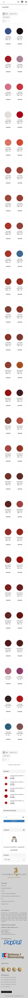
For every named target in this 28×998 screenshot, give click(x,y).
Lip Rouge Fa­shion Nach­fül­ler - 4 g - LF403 (19, 539)
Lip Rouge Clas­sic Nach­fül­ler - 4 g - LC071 (8, 66)
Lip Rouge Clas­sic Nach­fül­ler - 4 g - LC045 (8, 260)
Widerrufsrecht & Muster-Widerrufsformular (10, 896)
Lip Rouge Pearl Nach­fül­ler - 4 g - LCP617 (8, 678)
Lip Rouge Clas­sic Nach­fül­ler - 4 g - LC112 (20, 66)
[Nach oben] (23, 995)
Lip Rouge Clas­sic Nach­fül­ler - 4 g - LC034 (20, 38)
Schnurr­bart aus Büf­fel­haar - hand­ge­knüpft (14, 847)
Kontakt (3, 890)
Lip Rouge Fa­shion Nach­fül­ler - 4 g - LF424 (19, 511)
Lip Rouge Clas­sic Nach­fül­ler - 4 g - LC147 (8, 316)
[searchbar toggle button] (18, 2)
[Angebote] (23, 830)
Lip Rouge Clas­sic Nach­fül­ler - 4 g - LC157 (8, 288)
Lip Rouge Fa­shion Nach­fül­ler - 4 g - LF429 (19, 400)
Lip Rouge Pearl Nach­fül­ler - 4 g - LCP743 (19, 733)
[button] (3, 13)
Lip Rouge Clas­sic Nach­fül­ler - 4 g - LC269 (20, 288)
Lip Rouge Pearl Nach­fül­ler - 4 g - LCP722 (19, 706)
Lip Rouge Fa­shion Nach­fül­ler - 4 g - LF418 (8, 539)
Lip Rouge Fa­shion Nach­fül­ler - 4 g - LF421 (8, 650)
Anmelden (14, 821)
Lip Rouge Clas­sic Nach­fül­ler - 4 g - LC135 (8, 177)
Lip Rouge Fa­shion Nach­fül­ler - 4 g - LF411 (19, 483)
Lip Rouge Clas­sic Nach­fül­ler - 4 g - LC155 (8, 344)
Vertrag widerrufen (6, 991)
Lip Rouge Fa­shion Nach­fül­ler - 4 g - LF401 (19, 427)
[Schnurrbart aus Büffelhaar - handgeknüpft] (14, 838)
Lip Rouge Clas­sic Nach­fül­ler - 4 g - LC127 (20, 316)
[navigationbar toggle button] (26, 2)
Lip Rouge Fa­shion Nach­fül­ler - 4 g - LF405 (8, 455)
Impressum (3, 885)
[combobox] (13, 13)
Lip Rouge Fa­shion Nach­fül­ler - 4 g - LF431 (8, 511)
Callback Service (4, 904)
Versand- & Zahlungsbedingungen (8, 893)
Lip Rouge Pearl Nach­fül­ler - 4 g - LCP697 (8, 706)
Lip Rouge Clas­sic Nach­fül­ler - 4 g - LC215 (20, 205)
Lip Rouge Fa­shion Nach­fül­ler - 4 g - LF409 (19, 372)
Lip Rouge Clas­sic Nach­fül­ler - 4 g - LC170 (8, 121)
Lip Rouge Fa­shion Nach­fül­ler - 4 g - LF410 (8, 483)
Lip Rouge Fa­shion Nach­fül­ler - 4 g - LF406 (19, 455)
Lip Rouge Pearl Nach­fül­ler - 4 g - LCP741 (8, 733)
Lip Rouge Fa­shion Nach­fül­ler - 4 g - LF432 (8, 427)
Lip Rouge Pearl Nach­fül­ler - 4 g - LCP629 (19, 678)
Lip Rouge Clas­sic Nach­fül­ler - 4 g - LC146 (20, 233)
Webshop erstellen (9, 996)
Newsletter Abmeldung (6, 888)
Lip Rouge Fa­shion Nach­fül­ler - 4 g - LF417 (19, 622)
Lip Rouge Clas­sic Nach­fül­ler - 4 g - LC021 (8, 38)
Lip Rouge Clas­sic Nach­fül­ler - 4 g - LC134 (20, 94)
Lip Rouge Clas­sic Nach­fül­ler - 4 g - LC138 (8, 205)
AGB (2, 898)
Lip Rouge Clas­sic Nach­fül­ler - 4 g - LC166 (20, 260)
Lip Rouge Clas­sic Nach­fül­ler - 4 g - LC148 (20, 344)
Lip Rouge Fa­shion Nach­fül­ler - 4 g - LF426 (8, 594)
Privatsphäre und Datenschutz (7, 901)
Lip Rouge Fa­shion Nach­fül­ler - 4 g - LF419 (19, 594)
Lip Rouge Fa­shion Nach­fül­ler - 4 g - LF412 (8, 622)
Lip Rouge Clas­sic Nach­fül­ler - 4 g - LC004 (20, 149)
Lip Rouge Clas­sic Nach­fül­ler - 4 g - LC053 (8, 233)
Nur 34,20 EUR (14, 850)
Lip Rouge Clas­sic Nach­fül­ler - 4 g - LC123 (8, 94)
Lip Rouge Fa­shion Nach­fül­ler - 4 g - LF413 (19, 650)
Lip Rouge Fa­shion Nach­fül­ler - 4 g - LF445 (19, 566)
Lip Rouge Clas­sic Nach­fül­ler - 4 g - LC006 (8, 149)
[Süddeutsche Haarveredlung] (3, 2)
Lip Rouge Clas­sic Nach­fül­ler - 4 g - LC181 (20, 121)
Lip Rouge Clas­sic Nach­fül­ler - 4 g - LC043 (20, 177)
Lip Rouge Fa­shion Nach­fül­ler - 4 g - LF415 (8, 400)
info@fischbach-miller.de (9, 934)
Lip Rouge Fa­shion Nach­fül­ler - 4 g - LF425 (8, 566)
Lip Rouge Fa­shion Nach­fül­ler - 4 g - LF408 (8, 372)
